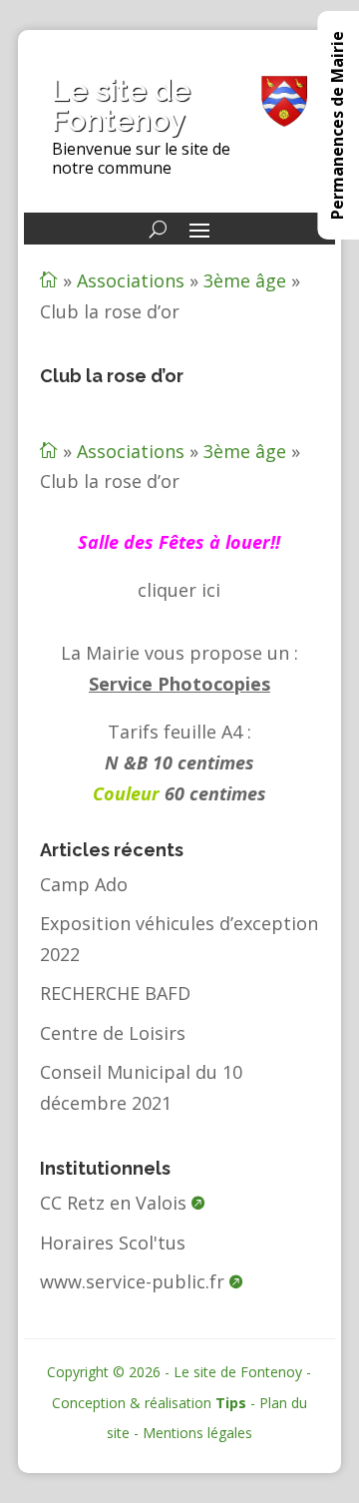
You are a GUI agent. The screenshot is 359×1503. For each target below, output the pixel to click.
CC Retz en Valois (113, 1203)
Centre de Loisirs (112, 1033)
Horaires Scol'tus (112, 1242)
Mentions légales (197, 1432)
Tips (230, 1402)
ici (210, 590)
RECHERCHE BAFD (115, 993)
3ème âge (244, 280)
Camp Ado (84, 884)
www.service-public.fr (132, 1281)
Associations (130, 280)
